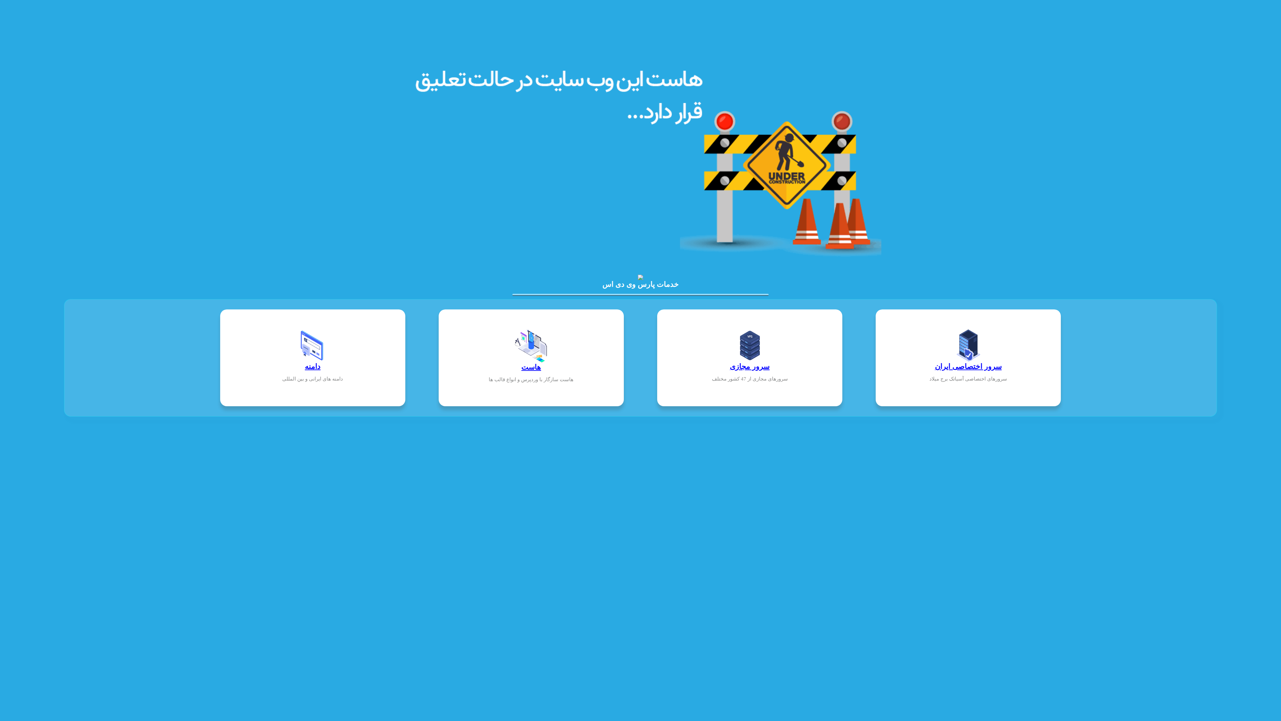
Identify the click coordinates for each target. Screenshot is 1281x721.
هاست (531, 367)
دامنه (313, 366)
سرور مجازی (750, 366)
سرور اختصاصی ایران (968, 366)
